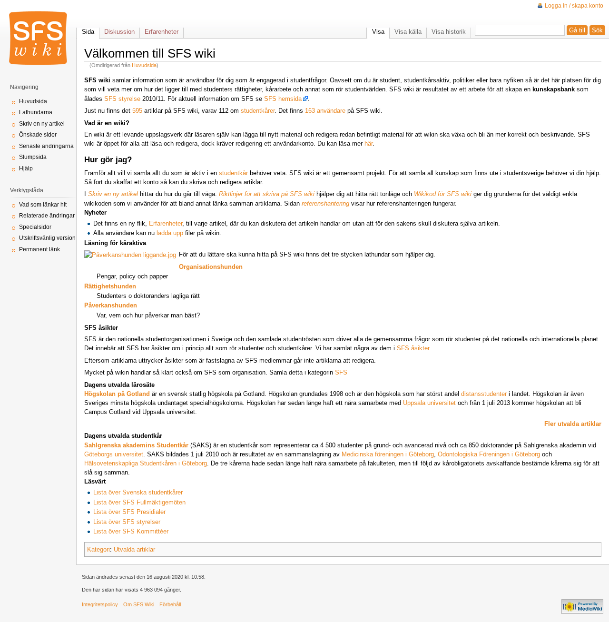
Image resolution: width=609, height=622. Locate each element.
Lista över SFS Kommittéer (130, 531)
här (368, 143)
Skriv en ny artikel (42, 124)
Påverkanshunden (110, 305)
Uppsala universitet (429, 402)
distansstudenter (484, 393)
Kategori (98, 549)
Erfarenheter (165, 223)
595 (137, 110)
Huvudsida (144, 65)
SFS (341, 372)
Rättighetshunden (110, 286)
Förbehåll (170, 604)
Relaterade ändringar (47, 215)
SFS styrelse (122, 98)
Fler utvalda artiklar (572, 423)
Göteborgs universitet (113, 454)
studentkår (233, 173)
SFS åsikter (413, 348)
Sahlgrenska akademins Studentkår (136, 445)
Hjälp (26, 168)
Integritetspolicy (100, 604)
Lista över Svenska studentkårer (138, 492)
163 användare (325, 110)
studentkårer (258, 110)
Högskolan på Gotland (117, 393)
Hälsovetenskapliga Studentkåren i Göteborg (145, 463)
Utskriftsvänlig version (47, 238)
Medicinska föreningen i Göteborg (388, 454)
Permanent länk (39, 249)
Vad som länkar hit (43, 204)
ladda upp (170, 233)
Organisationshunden (211, 266)
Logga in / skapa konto (574, 5)
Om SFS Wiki (138, 604)
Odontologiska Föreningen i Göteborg (489, 454)
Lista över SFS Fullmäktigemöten (139, 502)
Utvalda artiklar (134, 549)
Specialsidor (35, 227)
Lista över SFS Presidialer (129, 511)
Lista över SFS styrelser (126, 521)
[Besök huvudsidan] (38, 38)
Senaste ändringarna (46, 146)
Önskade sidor (38, 135)
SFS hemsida (283, 98)
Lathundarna (35, 112)
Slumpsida (33, 157)
